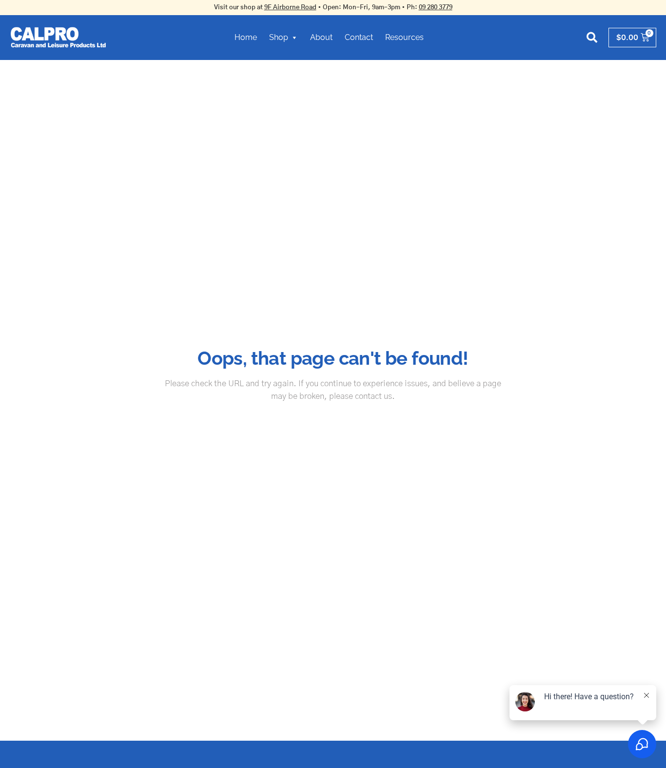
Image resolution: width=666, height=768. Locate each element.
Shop (278, 37)
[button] (592, 37)
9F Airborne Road (290, 7)
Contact (359, 37)
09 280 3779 (435, 7)
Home (246, 37)
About (321, 37)
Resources (404, 37)
